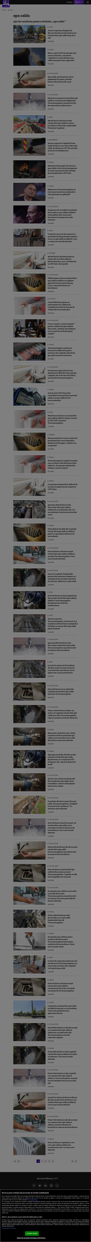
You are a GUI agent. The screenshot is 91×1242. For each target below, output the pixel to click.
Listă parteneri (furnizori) (9, 1228)
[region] (45, 1215)
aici (56, 1207)
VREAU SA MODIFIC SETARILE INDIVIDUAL (31, 1238)
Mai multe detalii (32, 1199)
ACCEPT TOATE (32, 1233)
